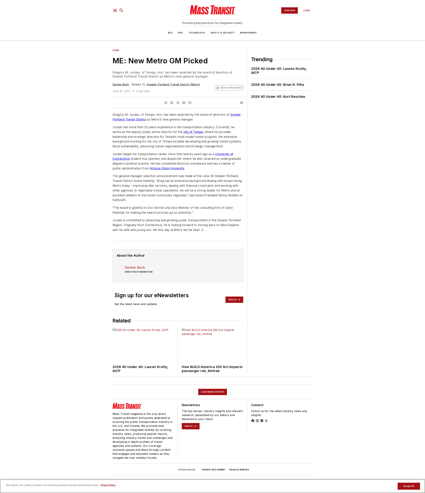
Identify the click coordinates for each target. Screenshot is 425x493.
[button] (115, 10)
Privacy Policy (108, 485)
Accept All (408, 486)
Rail (180, 32)
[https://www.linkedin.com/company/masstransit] (261, 420)
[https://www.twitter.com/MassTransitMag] (266, 420)
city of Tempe (193, 132)
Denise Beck (121, 84)
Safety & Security (223, 32)
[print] (241, 102)
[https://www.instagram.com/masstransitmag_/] (257, 420)
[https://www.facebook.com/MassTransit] (253, 420)
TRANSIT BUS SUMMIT (213, 469)
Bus (170, 32)
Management (248, 32)
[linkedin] (171, 102)
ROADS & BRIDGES (239, 469)
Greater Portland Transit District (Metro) (173, 84)
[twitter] (177, 102)
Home (116, 50)
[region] (212, 486)
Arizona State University (167, 168)
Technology (197, 32)
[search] (121, 10)
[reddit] (183, 102)
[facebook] (166, 102)
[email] (189, 102)
